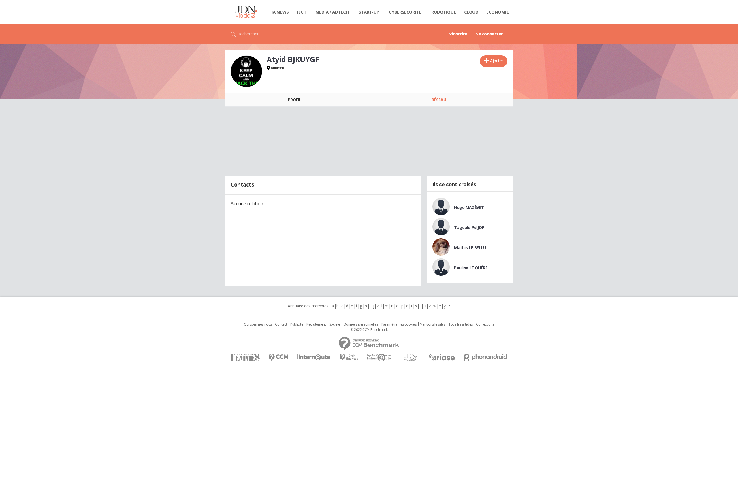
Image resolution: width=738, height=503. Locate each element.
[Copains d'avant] (379, 357)
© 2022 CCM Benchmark (369, 330)
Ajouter (496, 60)
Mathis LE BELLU (470, 247)
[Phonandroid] (485, 357)
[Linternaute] (314, 357)
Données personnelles (361, 324)
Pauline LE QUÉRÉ (470, 268)
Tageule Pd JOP (469, 227)
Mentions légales (432, 324)
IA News (280, 12)
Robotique (443, 12)
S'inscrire (458, 34)
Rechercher (248, 34)
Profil (294, 99)
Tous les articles (461, 324)
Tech (301, 12)
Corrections (485, 324)
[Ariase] (441, 357)
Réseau (439, 99)
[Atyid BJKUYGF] (246, 71)
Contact (281, 324)
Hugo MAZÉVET (469, 207)
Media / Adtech (332, 12)
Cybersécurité (405, 12)
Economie (497, 12)
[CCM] (278, 357)
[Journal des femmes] (245, 357)
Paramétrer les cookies (399, 324)
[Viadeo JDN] (410, 357)
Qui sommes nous (258, 324)
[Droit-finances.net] (348, 357)
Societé (334, 324)
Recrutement (316, 324)
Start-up (369, 12)
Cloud (471, 12)
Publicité (296, 324)
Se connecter (489, 34)
